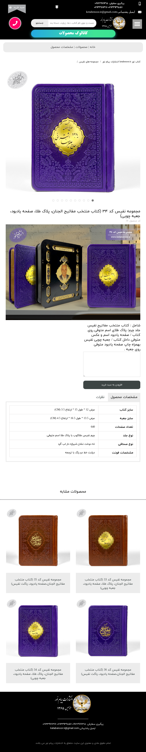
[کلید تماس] (15, 23)
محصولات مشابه (73, 491)
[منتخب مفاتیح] (73, 137)
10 (53, 200)
